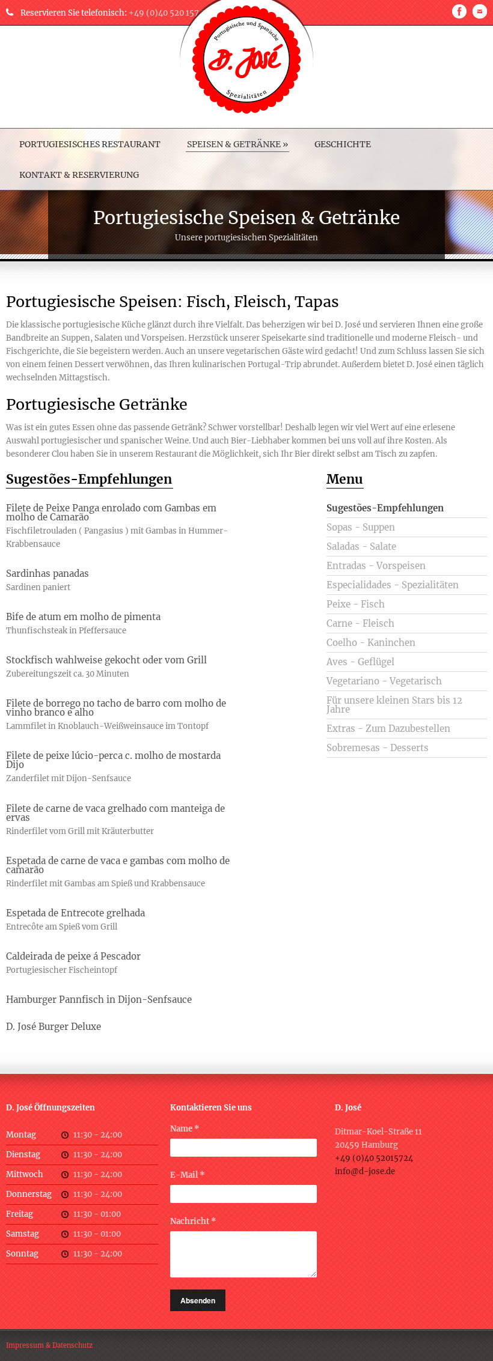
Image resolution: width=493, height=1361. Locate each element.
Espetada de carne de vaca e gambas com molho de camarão (118, 865)
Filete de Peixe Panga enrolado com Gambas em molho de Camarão (111, 512)
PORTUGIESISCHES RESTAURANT (90, 144)
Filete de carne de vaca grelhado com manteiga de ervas (115, 813)
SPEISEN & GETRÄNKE (237, 144)
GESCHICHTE (342, 144)
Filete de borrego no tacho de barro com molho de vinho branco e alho (116, 708)
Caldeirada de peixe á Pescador (73, 956)
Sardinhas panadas (47, 573)
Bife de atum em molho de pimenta (83, 617)
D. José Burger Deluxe (53, 1026)
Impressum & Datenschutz (49, 1345)
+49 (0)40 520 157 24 (169, 13)
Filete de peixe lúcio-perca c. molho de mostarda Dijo (113, 760)
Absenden (197, 1300)
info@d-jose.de (365, 1171)
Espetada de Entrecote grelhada (75, 913)
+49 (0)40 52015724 (374, 1158)
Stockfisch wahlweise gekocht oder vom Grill (106, 660)
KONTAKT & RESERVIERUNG (79, 174)
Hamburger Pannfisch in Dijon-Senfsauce (99, 999)
